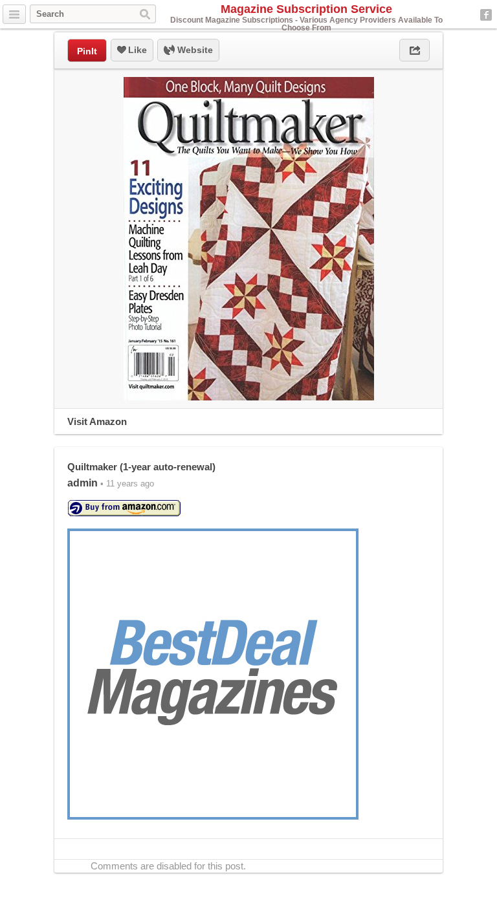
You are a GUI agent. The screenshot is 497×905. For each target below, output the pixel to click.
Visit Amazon (97, 421)
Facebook (486, 14)
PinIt (87, 51)
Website (194, 50)
